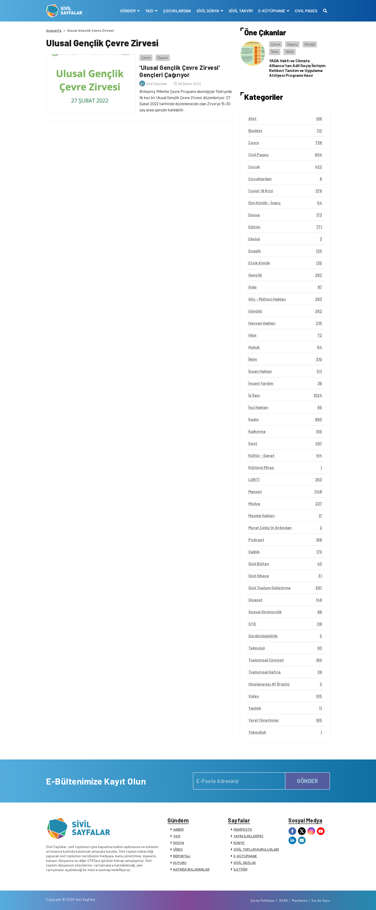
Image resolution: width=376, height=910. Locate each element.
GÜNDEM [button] (128, 10)
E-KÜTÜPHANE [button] (272, 10)
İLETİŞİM (240, 869)
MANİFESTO (243, 829)
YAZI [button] (149, 10)
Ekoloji (310, 44)
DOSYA (178, 842)
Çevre (145, 57)
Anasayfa (53, 30)
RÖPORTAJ (181, 856)
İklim (274, 51)
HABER (178, 829)
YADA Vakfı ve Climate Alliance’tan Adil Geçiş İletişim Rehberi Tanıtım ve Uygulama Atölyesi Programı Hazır (297, 68)
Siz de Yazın (321, 900)
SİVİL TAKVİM (241, 10)
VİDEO (178, 849)
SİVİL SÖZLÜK (245, 862)
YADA (289, 51)
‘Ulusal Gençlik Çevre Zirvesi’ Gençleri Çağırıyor (179, 71)
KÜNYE (239, 842)
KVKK (283, 900)
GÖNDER (307, 780)
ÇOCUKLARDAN (177, 10)
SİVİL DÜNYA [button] (208, 10)
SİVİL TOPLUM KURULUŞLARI (256, 849)
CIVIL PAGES (306, 10)
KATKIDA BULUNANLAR (191, 869)
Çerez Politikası (262, 900)
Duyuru (163, 57)
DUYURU (179, 862)
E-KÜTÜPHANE (245, 856)
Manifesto (299, 900)
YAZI (176, 836)
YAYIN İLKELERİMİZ (248, 836)
